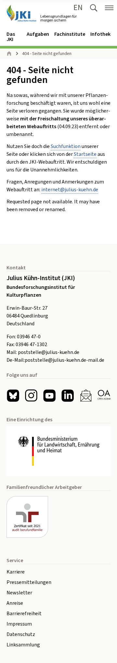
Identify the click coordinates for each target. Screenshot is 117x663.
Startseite (85, 154)
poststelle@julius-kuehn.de (48, 352)
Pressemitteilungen (28, 582)
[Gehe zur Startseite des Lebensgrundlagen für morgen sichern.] (21, 13)
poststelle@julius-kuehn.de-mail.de (64, 360)
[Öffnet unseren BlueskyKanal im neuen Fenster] (13, 395)
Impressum (19, 624)
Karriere (15, 571)
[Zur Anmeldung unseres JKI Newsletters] (85, 395)
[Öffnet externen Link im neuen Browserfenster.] (58, 451)
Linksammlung (23, 644)
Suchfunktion (66, 146)
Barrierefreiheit (24, 613)
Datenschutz (20, 634)
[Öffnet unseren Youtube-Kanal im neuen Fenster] (49, 395)
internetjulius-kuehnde (69, 189)
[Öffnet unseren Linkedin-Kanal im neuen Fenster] (67, 395)
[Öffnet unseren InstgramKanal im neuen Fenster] (31, 395)
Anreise (14, 603)
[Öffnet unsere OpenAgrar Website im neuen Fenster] (104, 395)
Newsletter (19, 592)
